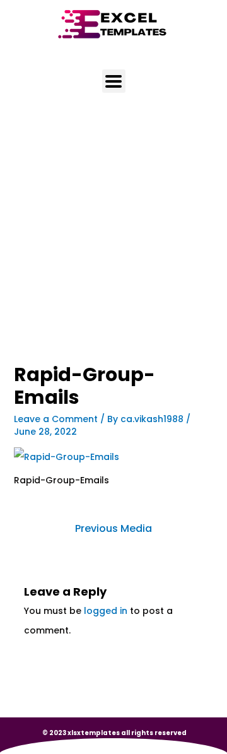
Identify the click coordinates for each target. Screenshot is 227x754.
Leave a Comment (56, 419)
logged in (105, 610)
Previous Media (113, 528)
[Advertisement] (113, 245)
